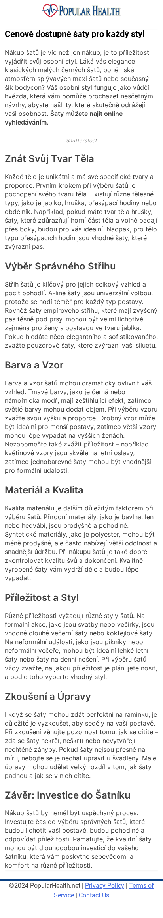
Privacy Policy (104, 885)
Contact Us (94, 895)
